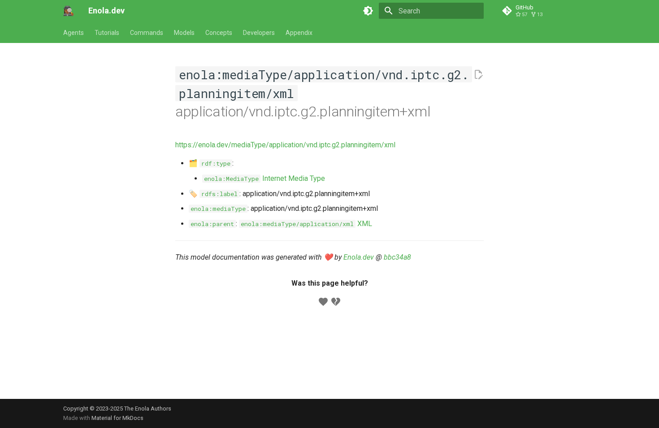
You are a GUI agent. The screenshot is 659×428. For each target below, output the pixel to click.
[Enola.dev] (69, 11)
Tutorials (107, 32)
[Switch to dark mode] (368, 11)
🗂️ (209, 163)
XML (306, 223)
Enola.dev (358, 257)
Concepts (218, 32)
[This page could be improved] (335, 301)
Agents (73, 32)
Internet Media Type (264, 178)
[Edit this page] (478, 75)
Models (184, 32)
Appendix (299, 32)
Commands (146, 32)
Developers (259, 32)
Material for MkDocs (117, 418)
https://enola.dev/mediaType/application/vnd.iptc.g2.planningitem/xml (285, 145)
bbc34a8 (397, 257)
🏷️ (213, 193)
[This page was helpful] (323, 301)
